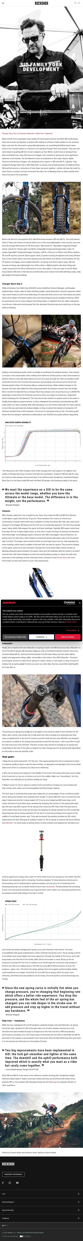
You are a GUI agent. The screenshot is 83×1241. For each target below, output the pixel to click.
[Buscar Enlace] (75, 3)
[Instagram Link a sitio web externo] (10, 1183)
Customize (40, 637)
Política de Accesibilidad (10, 1236)
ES (5, 1225)
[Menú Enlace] (3, 3)
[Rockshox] (41, 3)
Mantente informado (13, 1174)
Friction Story (62, 557)
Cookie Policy (71, 622)
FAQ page (53, 1082)
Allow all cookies (67, 637)
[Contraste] (21, 1236)
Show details (71, 630)
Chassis (22, 133)
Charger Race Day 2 (10, 133)
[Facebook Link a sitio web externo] (3, 1183)
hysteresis (50, 886)
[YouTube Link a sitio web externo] (17, 1183)
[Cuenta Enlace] (78, 3)
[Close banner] (80, 603)
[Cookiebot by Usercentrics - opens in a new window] (65, 602)
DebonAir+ (31, 133)
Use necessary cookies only (15, 637)
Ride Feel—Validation (44, 133)
